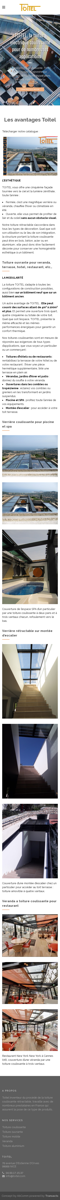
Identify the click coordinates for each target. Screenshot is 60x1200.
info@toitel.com (15, 1176)
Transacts (51, 1195)
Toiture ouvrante (12, 1131)
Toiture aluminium (13, 1145)
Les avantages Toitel (30, 120)
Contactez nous (30, 89)
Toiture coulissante (14, 1127)
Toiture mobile (11, 1136)
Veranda (7, 1141)
